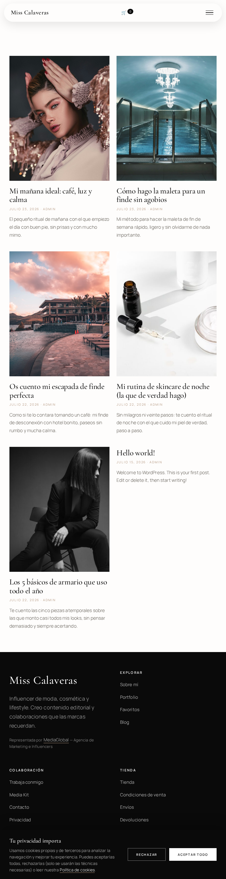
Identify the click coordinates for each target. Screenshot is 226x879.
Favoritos (129, 709)
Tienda (127, 782)
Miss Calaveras (30, 12)
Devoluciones (134, 820)
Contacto (19, 807)
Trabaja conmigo (26, 782)
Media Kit (19, 795)
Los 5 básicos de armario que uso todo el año (58, 586)
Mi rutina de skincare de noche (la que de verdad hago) (163, 391)
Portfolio (129, 697)
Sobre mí (129, 684)
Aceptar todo (193, 854)
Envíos (127, 807)
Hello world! (136, 453)
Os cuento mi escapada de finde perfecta (56, 391)
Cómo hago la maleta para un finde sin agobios (161, 195)
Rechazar (146, 854)
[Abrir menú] (212, 12)
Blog (124, 722)
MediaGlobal (56, 740)
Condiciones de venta (143, 795)
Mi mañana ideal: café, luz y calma (50, 195)
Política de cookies (77, 870)
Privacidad (20, 820)
